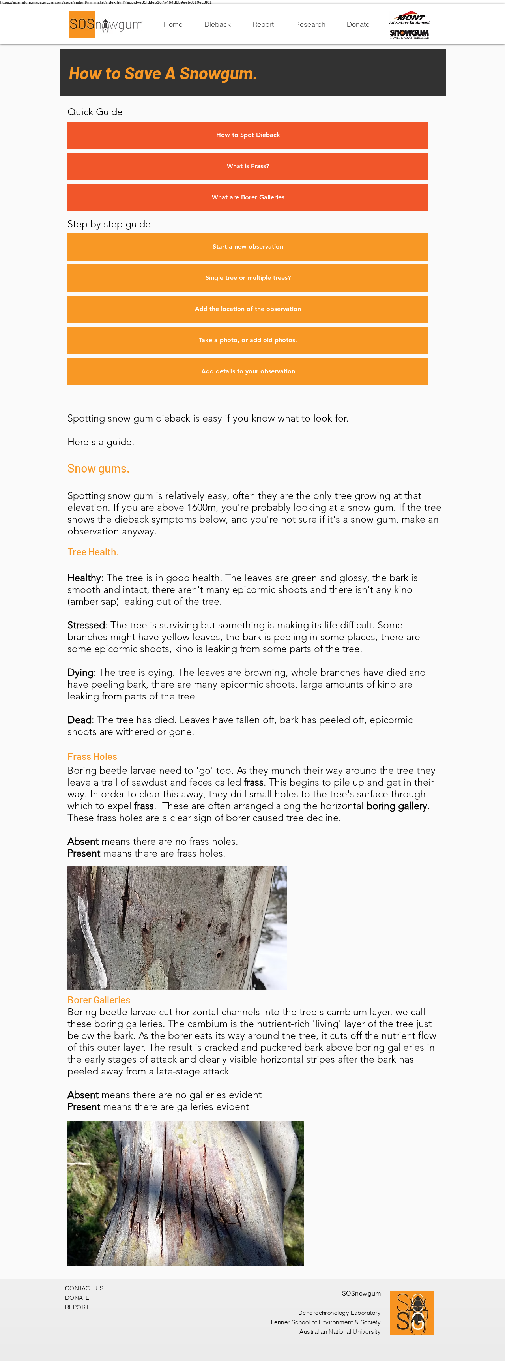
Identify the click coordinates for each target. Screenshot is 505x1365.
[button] (247, 247)
